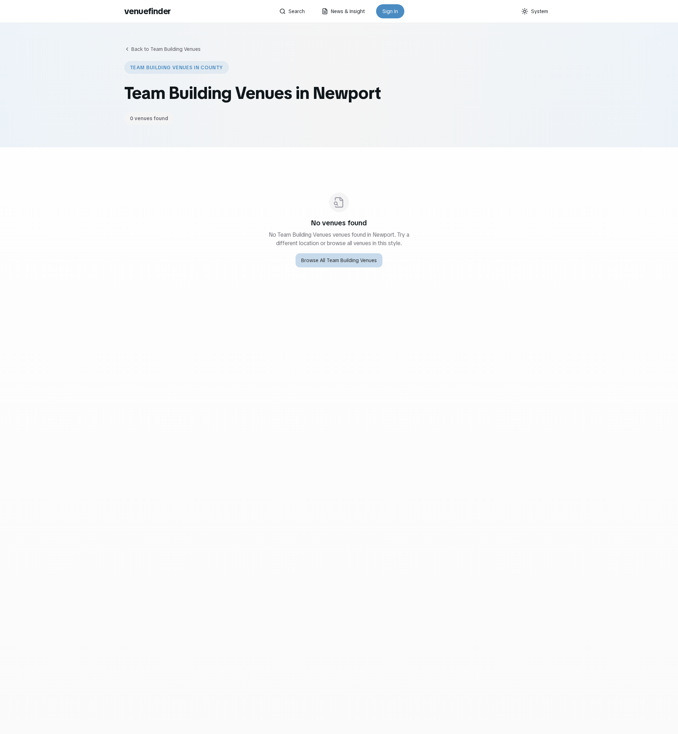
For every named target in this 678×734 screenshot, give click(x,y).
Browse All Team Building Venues (339, 260)
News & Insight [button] (348, 11)
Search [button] (297, 11)
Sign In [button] (390, 11)
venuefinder (147, 11)
